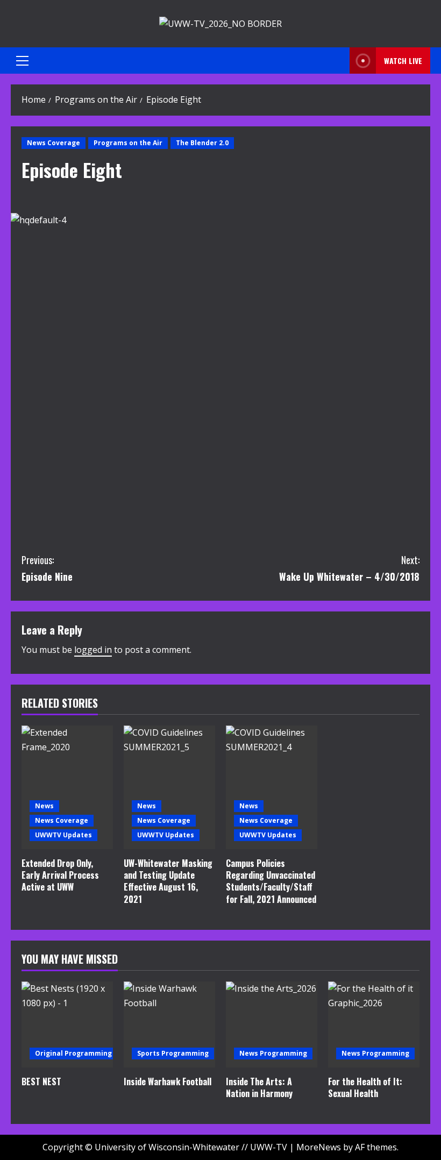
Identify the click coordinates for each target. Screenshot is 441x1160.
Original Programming (73, 1053)
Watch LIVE (403, 60)
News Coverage (53, 142)
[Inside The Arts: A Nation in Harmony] (271, 1024)
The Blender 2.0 (202, 142)
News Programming (273, 1053)
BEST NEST (41, 1081)
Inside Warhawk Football (167, 1081)
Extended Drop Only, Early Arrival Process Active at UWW (60, 875)
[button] (22, 60)
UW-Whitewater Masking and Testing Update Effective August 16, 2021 (168, 881)
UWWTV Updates (63, 834)
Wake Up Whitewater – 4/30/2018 (349, 568)
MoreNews (318, 1147)
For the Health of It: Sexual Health (365, 1087)
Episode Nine (47, 568)
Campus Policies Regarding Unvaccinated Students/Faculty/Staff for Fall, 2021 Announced (271, 881)
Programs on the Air (128, 142)
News (44, 805)
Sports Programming (173, 1053)
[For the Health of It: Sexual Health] (373, 1024)
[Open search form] (338, 60)
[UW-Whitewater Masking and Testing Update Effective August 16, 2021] (169, 787)
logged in (93, 650)
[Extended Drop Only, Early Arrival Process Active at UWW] (67, 787)
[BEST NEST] (67, 1024)
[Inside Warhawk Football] (169, 1024)
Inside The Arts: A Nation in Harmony (259, 1087)
